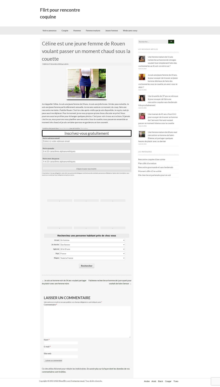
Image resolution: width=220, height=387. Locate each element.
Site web (47, 353)
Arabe (147, 381)
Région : (57, 258)
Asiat (154, 381)
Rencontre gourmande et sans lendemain (155, 167)
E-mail (47, 346)
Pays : (58, 253)
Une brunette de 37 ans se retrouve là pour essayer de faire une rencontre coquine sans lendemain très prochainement (158, 100)
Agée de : (56, 249)
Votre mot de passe (51, 158)
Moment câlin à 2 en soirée (149, 171)
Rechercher (86, 266)
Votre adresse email (51, 138)
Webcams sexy (130, 30)
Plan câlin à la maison (147, 163)
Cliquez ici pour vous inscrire (86, 169)
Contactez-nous (77, 381)
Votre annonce (49, 30)
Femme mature (93, 30)
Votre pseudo (48, 148)
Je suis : (57, 240)
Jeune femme (111, 30)
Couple (64, 30)
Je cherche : (55, 245)
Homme (77, 30)
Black (160, 381)
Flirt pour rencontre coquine (60, 13)
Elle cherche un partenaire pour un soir (154, 175)
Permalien (84, 128)
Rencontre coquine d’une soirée (151, 159)
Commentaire (50, 304)
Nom (47, 339)
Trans (175, 381)
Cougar (168, 381)
